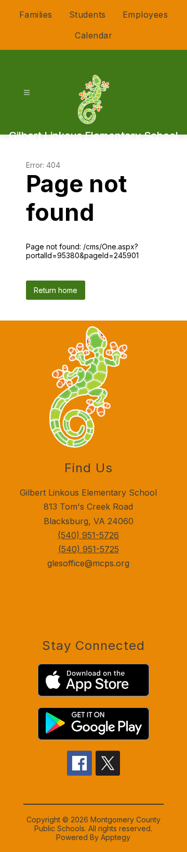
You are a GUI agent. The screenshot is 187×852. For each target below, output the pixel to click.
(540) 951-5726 (88, 535)
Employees (145, 14)
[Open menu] (27, 93)
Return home (55, 290)
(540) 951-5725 (88, 549)
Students (87, 14)
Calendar (93, 35)
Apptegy (115, 837)
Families (35, 14)
